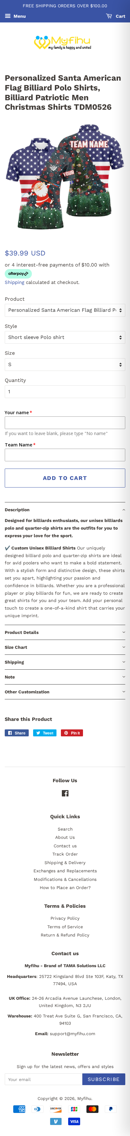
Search (65, 829)
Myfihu (84, 1098)
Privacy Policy (65, 918)
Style (11, 326)
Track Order (65, 854)
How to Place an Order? (65, 887)
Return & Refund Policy (65, 934)
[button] (65, 509)
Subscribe (104, 1079)
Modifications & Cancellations (65, 879)
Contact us (65, 845)
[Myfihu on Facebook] (65, 794)
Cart (120, 16)
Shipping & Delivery (65, 862)
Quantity (15, 380)
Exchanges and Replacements (65, 870)
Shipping (14, 282)
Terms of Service (65, 926)
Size (10, 353)
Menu (19, 16)
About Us (65, 837)
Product (15, 299)
